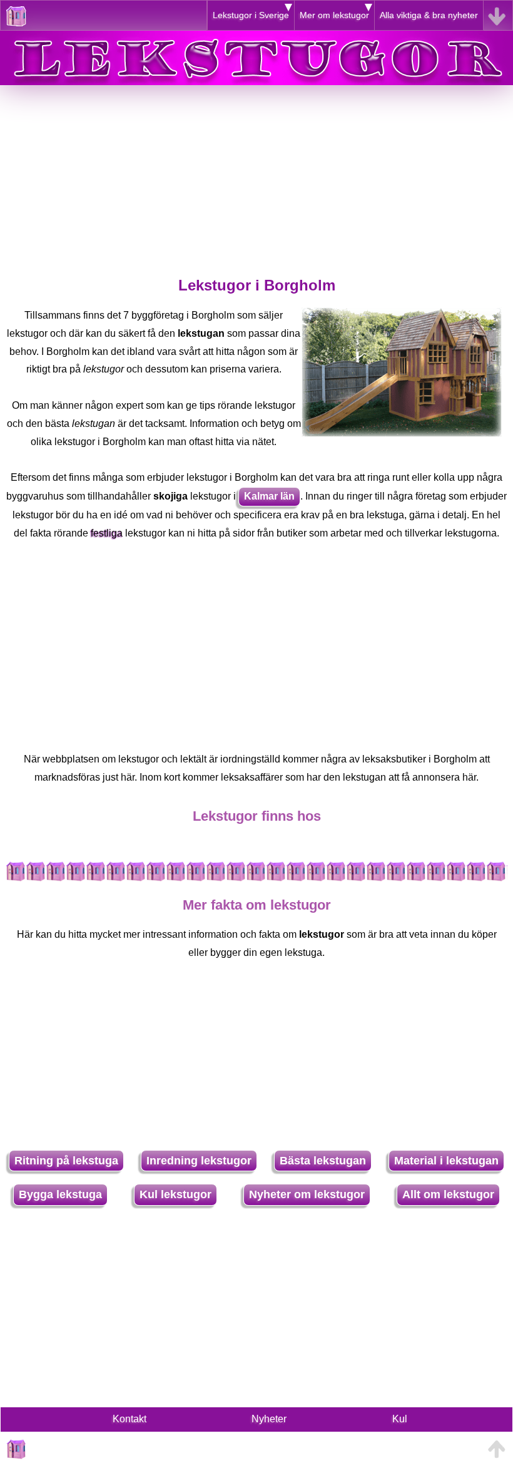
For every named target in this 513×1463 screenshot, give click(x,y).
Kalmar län (269, 496)
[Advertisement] (256, 172)
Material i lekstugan (446, 1160)
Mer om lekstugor (334, 15)
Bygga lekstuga (60, 1194)
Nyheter (269, 1419)
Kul (399, 1419)
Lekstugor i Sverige (251, 15)
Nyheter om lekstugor (307, 1194)
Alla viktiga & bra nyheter (429, 15)
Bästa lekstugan (323, 1160)
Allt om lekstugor (448, 1194)
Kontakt (129, 1419)
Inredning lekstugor (198, 1160)
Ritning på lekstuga (66, 1160)
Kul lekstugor (175, 1194)
